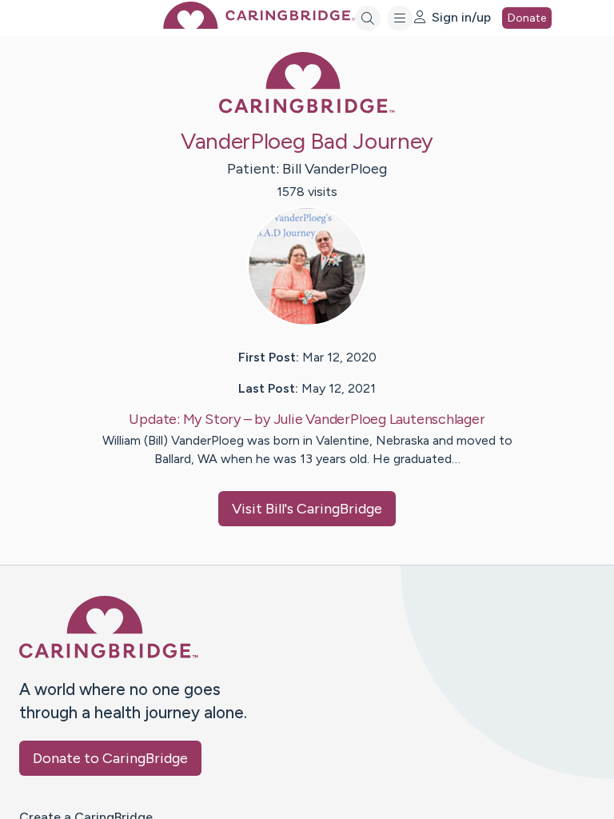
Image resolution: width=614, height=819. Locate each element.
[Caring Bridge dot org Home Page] (259, 24)
